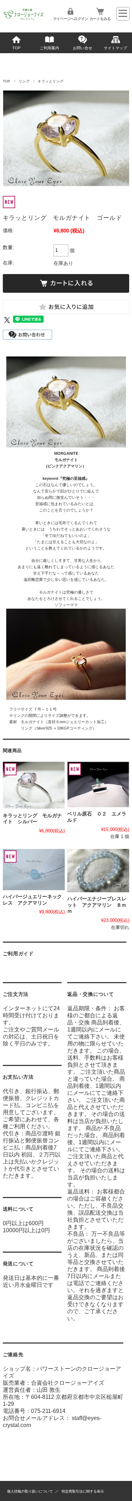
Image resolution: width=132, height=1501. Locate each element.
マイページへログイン (70, 19)
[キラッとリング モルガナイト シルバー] (34, 785)
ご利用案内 (49, 48)
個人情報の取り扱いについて (30, 1491)
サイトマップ (115, 48)
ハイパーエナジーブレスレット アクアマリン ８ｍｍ (96, 905)
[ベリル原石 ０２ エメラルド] (98, 785)
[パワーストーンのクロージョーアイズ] (24, 20)
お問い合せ (82, 48)
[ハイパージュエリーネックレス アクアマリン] (34, 869)
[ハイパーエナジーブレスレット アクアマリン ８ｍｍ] (98, 870)
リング (24, 81)
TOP (16, 48)
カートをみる (100, 19)
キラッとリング (50, 81)
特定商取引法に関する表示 (83, 1491)
